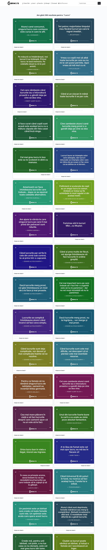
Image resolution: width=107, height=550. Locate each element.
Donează (54, 3)
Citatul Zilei (26, 3)
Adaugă (47, 3)
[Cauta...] (99, 3)
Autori (34, 3)
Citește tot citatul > (19, 47)
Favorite (40, 3)
